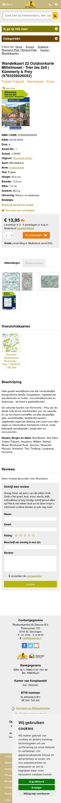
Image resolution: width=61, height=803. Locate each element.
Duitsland (43, 46)
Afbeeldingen (12, 263)
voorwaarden (34, 576)
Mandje (56, 4)
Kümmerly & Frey (22, 158)
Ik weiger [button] (37, 787)
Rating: (8, 535)
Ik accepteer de (25, 576)
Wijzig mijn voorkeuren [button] (37, 793)
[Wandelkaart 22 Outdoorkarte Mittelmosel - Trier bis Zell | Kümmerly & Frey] (16, 108)
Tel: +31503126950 (50, 4)
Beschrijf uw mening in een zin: (22, 542)
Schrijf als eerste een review (17, 204)
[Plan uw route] (36, 645)
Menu (9, 4)
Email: (8, 524)
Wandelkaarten (10, 53)
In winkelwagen (34, 235)
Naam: (8, 514)
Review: (9, 553)
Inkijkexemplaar (34, 263)
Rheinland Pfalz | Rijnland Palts (19, 50)
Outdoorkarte (16, 167)
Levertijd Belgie (25, 228)
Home (18, 46)
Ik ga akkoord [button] (36, 781)
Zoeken (55, 15)
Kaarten (44, 50)
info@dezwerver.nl (31, 638)
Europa (30, 46)
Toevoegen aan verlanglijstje (20, 210)
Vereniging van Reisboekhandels (33, 708)
